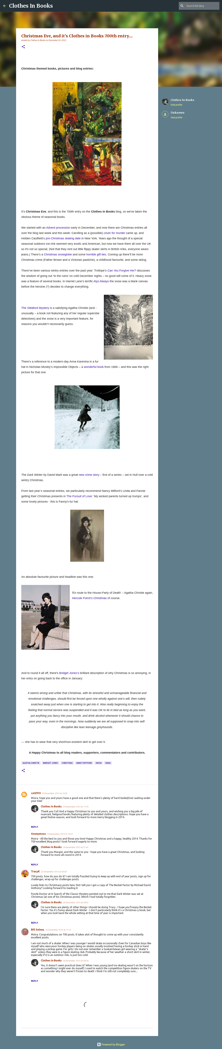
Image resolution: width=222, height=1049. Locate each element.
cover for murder (114, 233)
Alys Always (101, 281)
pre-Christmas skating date (63, 238)
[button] (23, 47)
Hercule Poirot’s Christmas (89, 598)
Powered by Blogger (113, 1044)
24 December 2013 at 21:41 (75, 847)
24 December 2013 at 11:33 (75, 806)
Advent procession (58, 227)
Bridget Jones (50, 763)
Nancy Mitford (84, 763)
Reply (34, 827)
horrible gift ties (96, 254)
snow (99, 763)
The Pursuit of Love (79, 496)
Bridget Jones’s (69, 673)
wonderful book (94, 367)
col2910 (36, 793)
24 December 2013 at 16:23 (60, 834)
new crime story (89, 474)
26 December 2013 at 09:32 (75, 902)
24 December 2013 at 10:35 (54, 793)
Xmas (108, 763)
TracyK (35, 871)
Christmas (67, 763)
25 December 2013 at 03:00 (54, 871)
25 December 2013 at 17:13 (58, 930)
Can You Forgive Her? (121, 270)
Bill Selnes (37, 929)
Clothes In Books (31, 6)
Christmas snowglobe (58, 254)
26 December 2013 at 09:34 (75, 960)
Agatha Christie (31, 763)
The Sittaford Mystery (35, 308)
